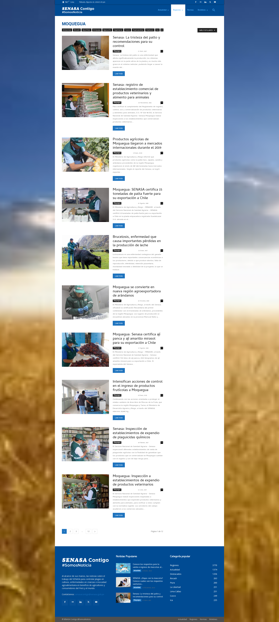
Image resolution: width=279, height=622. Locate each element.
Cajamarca (118, 30)
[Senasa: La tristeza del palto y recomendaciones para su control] (85, 53)
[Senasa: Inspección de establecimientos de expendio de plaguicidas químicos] (85, 444)
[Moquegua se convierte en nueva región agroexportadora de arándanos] (85, 302)
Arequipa (96, 30)
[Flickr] (200, 2)
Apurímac (86, 30)
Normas (190, 10)
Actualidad (162, 10)
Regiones (177, 10)
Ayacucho (107, 30)
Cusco (127, 30)
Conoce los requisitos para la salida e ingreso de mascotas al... (148, 566)
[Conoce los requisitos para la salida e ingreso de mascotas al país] (123, 568)
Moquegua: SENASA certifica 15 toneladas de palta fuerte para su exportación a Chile (137, 194)
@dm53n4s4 (126, 153)
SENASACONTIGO (129, 51)
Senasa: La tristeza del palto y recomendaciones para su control (136, 42)
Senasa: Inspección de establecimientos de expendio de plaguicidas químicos (136, 433)
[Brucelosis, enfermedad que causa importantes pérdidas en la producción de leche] (85, 252)
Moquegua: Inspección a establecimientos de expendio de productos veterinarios (136, 480)
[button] (213, 10)
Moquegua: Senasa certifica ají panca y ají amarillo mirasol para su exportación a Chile (136, 339)
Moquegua (117, 51)
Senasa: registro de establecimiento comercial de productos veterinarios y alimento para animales (135, 91)
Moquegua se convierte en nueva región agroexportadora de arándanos (137, 291)
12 (88, 531)
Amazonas (67, 30)
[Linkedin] (205, 2)
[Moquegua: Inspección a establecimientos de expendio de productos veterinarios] (85, 491)
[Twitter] (210, 2)
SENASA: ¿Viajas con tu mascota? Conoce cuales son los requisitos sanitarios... (148, 581)
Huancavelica (138, 30)
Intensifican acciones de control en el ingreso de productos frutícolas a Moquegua (137, 386)
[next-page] (94, 531)
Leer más (119, 74)
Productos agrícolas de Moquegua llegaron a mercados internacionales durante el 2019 (137, 144)
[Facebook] (196, 2)
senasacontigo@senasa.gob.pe (89, 594)
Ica (157, 30)
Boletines (202, 10)
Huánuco (149, 30)
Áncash (77, 30)
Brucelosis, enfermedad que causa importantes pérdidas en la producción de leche (137, 241)
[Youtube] (215, 2)
